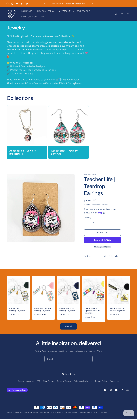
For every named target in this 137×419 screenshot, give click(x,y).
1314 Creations (17, 412)
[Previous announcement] (45, 3)
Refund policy (45, 412)
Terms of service (71, 412)
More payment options (102, 246)
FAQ (38, 381)
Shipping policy (85, 412)
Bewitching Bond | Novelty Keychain (67, 309)
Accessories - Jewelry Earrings (64, 152)
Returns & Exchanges (83, 381)
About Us (30, 381)
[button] (28, 11)
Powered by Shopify (31, 412)
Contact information (100, 412)
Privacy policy (58, 412)
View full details (111, 256)
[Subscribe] (89, 359)
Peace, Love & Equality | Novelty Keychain (92, 310)
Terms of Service (64, 381)
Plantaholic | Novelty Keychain (17, 309)
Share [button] (89, 256)
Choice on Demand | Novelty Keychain (43, 309)
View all (68, 326)
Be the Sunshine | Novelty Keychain (117, 309)
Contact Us (114, 381)
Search (21, 381)
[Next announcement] (92, 3)
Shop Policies (48, 381)
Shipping (87, 204)
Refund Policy (101, 381)
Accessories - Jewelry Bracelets (22, 152)
